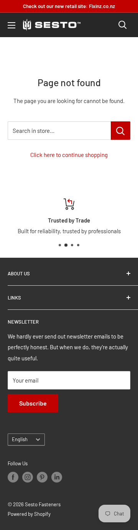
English (20, 439)
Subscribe (33, 403)
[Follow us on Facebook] (13, 477)
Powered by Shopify (29, 514)
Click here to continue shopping (69, 154)
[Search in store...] (120, 130)
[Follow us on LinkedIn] (56, 477)
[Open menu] (11, 25)
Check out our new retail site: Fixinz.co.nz (69, 6)
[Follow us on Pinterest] (42, 477)
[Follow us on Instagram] (27, 477)
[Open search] (122, 25)
